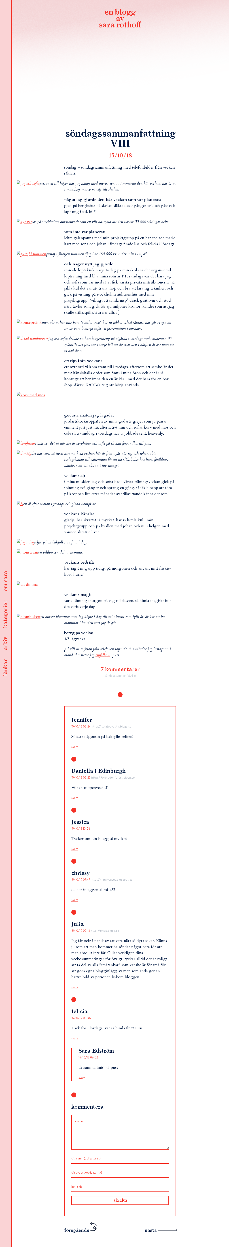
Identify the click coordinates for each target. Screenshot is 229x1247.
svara (74, 747)
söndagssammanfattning (120, 675)
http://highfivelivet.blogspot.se (111, 879)
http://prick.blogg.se (105, 930)
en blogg (120, 19)
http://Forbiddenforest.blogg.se (113, 777)
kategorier (5, 614)
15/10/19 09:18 (81, 930)
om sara (5, 581)
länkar (5, 667)
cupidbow (102, 655)
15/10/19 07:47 (81, 879)
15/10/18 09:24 (81, 726)
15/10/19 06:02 (88, 1057)
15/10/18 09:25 (81, 777)
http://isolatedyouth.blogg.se (111, 726)
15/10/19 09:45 (81, 1018)
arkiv (5, 643)
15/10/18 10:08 (80, 828)
